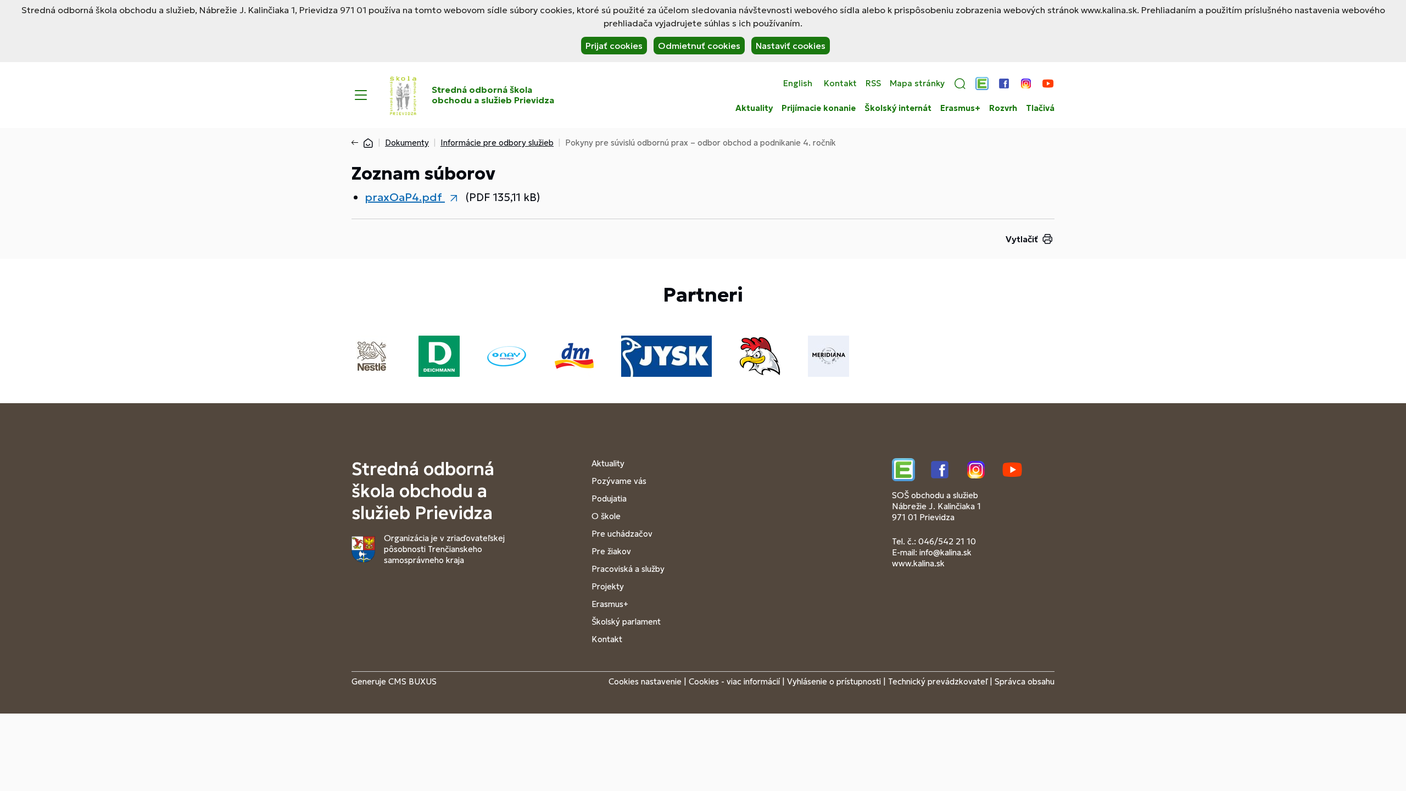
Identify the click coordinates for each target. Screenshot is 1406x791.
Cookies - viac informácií (734, 681)
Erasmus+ (960, 108)
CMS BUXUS (412, 681)
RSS (873, 83)
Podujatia (609, 498)
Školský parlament (626, 621)
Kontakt (840, 83)
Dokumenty (407, 142)
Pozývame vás (619, 481)
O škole (606, 516)
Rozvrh (1003, 108)
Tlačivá (1040, 108)
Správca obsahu (1024, 681)
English (797, 83)
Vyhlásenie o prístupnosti (834, 681)
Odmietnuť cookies (699, 45)
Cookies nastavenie (645, 681)
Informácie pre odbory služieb (497, 142)
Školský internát (897, 108)
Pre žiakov (611, 551)
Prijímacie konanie (819, 108)
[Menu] (361, 95)
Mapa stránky (917, 83)
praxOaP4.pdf (405, 197)
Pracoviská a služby (628, 569)
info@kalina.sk (945, 552)
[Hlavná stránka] (367, 142)
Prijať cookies (614, 45)
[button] (960, 83)
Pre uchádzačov (622, 533)
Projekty (608, 586)
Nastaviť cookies (790, 45)
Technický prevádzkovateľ (937, 681)
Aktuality (754, 108)
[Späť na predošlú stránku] (357, 142)
